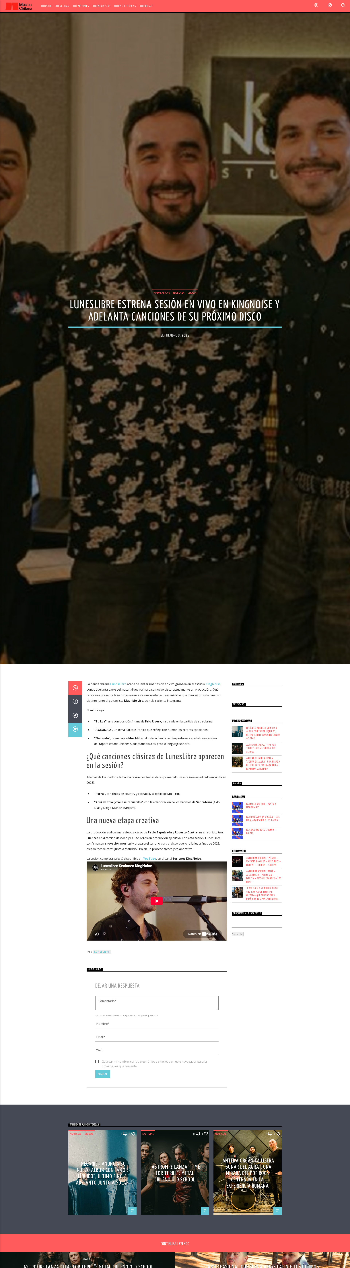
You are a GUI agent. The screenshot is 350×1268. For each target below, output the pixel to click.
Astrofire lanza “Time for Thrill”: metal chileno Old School (261, 802)
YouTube (149, 913)
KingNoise (213, 738)
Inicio (48, 6)
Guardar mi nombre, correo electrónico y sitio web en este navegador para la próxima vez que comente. (154, 1115)
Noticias (64, 6)
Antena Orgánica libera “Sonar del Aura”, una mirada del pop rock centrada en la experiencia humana (263, 817)
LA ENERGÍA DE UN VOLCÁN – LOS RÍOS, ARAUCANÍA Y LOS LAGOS (263, 873)
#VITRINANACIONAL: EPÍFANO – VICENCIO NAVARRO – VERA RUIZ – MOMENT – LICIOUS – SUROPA (263, 915)
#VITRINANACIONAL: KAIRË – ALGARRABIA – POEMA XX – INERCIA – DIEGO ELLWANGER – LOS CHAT (264, 930)
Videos (192, 318)
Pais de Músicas (127, 6)
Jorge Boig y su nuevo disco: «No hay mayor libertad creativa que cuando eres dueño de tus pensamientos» (262, 947)
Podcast (148, 6)
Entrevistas (103, 6)
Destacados (161, 318)
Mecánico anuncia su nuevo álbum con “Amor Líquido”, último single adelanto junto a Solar (263, 787)
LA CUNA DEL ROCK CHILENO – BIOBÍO (261, 885)
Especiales (83, 6)
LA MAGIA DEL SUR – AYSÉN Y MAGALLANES (261, 860)
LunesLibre (102, 1005)
